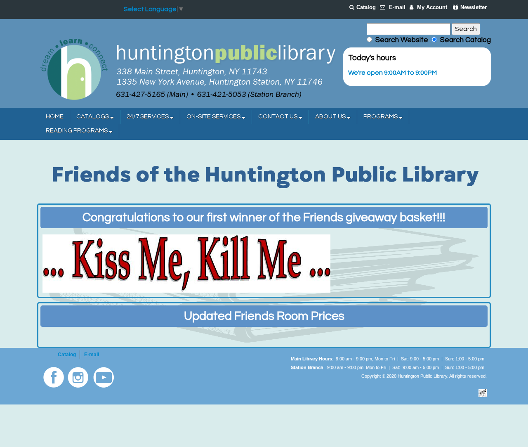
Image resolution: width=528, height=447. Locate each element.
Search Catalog (464, 40)
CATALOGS (93, 117)
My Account (432, 7)
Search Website (401, 40)
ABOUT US (331, 117)
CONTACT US (278, 117)
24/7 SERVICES (148, 117)
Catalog (366, 7)
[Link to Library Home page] (187, 68)
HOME (55, 117)
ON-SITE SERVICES (214, 117)
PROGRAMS (381, 117)
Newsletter (473, 7)
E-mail (397, 7)
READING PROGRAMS (77, 131)
